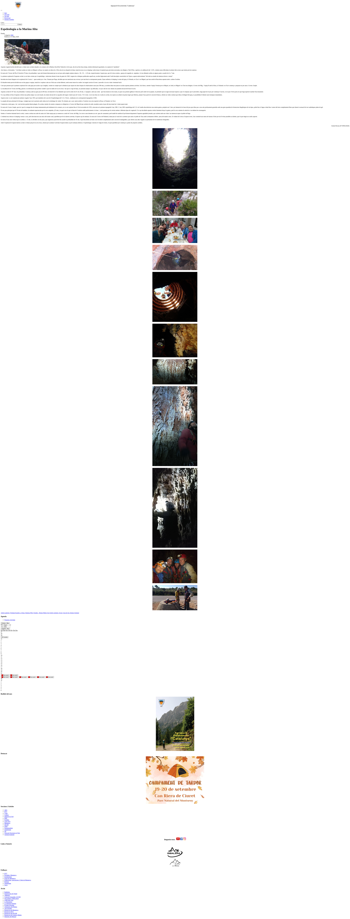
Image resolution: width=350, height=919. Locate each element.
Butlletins (7, 892)
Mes (2, 625)
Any (2, 626)
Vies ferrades (8, 908)
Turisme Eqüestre (9, 834)
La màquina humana (10, 903)
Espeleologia (8, 877)
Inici (5, 13)
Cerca (2, 22)
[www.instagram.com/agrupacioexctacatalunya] (184, 839)
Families (6, 820)
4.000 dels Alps (8, 900)
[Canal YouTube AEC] (178, 839)
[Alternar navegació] (1, 10)
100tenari (7, 895)
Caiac (6, 813)
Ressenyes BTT (9, 912)
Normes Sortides (9, 19)
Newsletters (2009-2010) (11, 898)
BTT (5, 811)
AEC (5, 810)
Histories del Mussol (10, 916)
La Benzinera (8, 902)
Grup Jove (7, 821)
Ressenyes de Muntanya (11, 910)
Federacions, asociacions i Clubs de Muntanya (17, 880)
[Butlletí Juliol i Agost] (175, 724)
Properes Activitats (9, 620)
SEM (5, 826)
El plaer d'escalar (9, 905)
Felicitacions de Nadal (10, 893)
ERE (12, 35)
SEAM (6, 825)
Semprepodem (8, 828)
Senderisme (7, 829)
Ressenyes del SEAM (10, 913)
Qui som (6, 14)
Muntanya (7, 823)
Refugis (6, 882)
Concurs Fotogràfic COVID (12, 897)
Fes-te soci (7, 18)
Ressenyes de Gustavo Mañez (13, 915)
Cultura (6, 815)
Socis (5, 885)
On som (6, 16)
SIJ (5, 831)
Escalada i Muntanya (10, 875)
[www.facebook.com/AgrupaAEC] (181, 839)
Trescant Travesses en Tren (12, 833)
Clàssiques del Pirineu (10, 907)
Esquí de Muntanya (10, 878)
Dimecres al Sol (8, 816)
